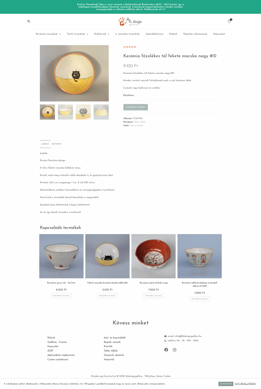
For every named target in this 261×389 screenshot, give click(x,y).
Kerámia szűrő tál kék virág (154, 283)
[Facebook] (166, 349)
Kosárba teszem (135, 107)
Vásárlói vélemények (195, 34)
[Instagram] (174, 349)
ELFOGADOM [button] (226, 384)
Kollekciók (100, 34)
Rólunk (173, 34)
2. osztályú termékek (127, 34)
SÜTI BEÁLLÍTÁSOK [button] (245, 384)
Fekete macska (136, 126)
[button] (28, 21)
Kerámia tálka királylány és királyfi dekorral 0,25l (199, 284)
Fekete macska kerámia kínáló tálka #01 (107, 283)
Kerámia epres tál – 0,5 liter (61, 283)
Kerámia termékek (47, 34)
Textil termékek (76, 34)
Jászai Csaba (163, 376)
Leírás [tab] (45, 144)
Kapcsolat (219, 34)
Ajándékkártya (154, 34)
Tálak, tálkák (139, 122)
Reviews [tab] (56, 144)
